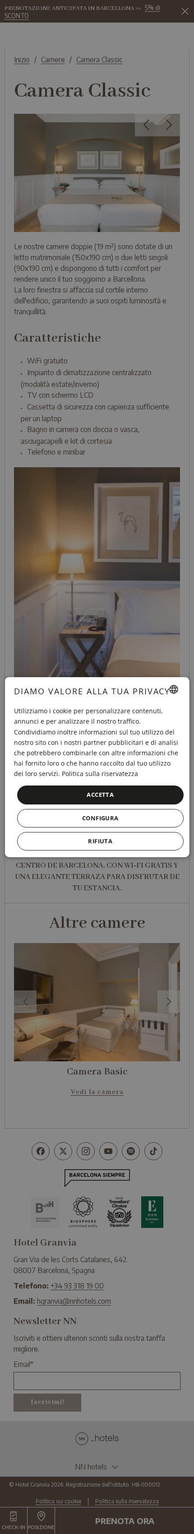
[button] (100, 818)
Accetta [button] (100, 794)
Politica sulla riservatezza (100, 773)
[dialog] (97, 767)
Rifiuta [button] (100, 841)
